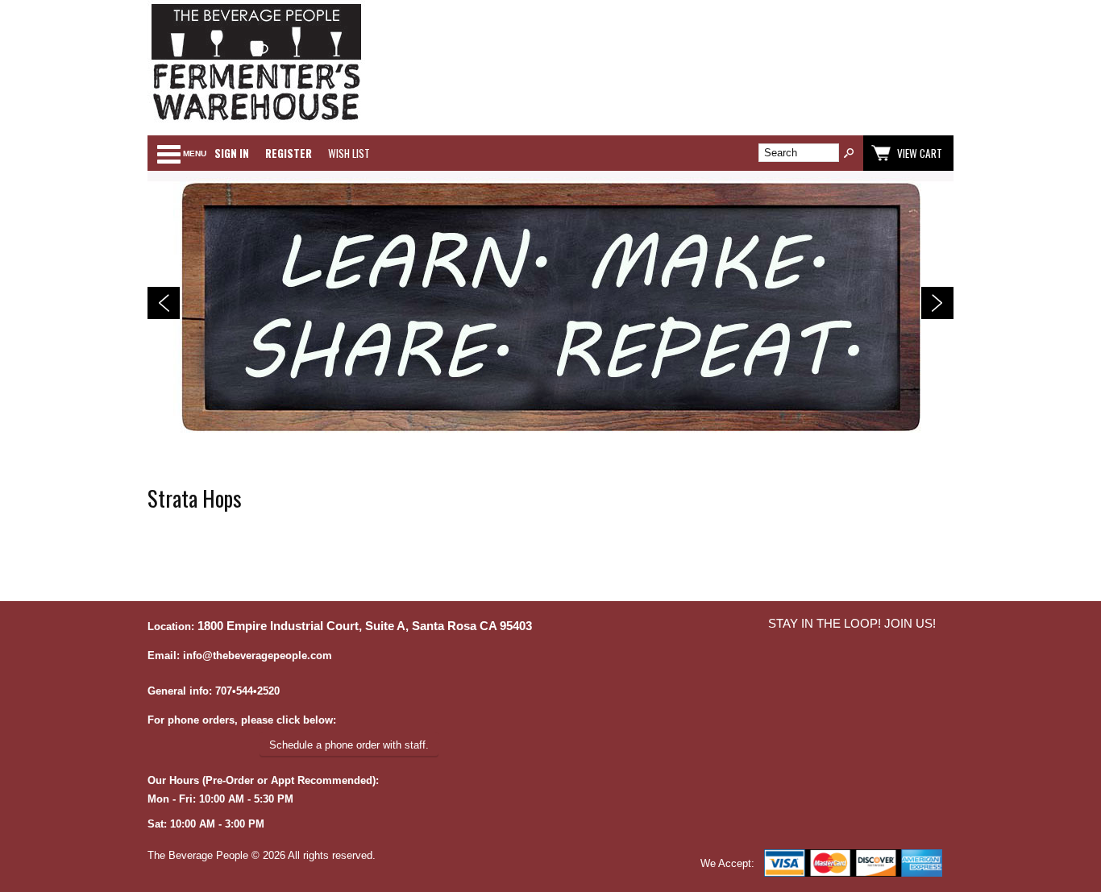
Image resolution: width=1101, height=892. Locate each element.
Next (937, 303)
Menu (194, 153)
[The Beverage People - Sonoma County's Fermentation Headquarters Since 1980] (256, 121)
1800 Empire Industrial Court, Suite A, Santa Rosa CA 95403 (364, 626)
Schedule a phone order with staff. (349, 745)
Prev (163, 303)
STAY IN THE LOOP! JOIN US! (852, 623)
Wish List (349, 153)
